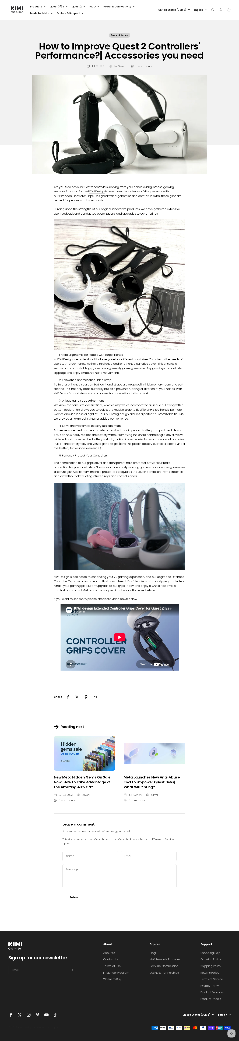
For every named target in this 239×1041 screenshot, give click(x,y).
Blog (153, 953)
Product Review (119, 35)
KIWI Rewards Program (165, 959)
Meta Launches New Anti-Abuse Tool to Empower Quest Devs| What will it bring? (152, 782)
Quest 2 (77, 6)
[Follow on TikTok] (55, 1014)
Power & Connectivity (117, 6)
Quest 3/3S (57, 6)
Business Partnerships (164, 973)
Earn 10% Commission (164, 966)
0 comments (144, 66)
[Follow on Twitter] (19, 1014)
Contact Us (111, 959)
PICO (92, 6)
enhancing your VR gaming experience (117, 577)
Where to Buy (112, 979)
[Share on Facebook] (67, 696)
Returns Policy (210, 973)
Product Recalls (211, 999)
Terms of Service (163, 839)
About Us (109, 953)
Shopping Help (210, 953)
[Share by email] (95, 696)
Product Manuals (212, 992)
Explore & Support (68, 13)
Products (36, 6)
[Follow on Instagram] (28, 1014)
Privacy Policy (138, 839)
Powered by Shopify (46, 1027)
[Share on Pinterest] (86, 696)
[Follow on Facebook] (10, 1014)
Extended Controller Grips (76, 196)
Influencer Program (116, 973)
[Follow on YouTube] (46, 1014)
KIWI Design (97, 191)
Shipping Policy (211, 966)
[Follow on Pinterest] (37, 1014)
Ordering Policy (211, 959)
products (133, 209)
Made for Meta (39, 13)
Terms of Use (112, 966)
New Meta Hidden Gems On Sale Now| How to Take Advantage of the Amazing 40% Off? (82, 782)
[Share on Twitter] (76, 696)
